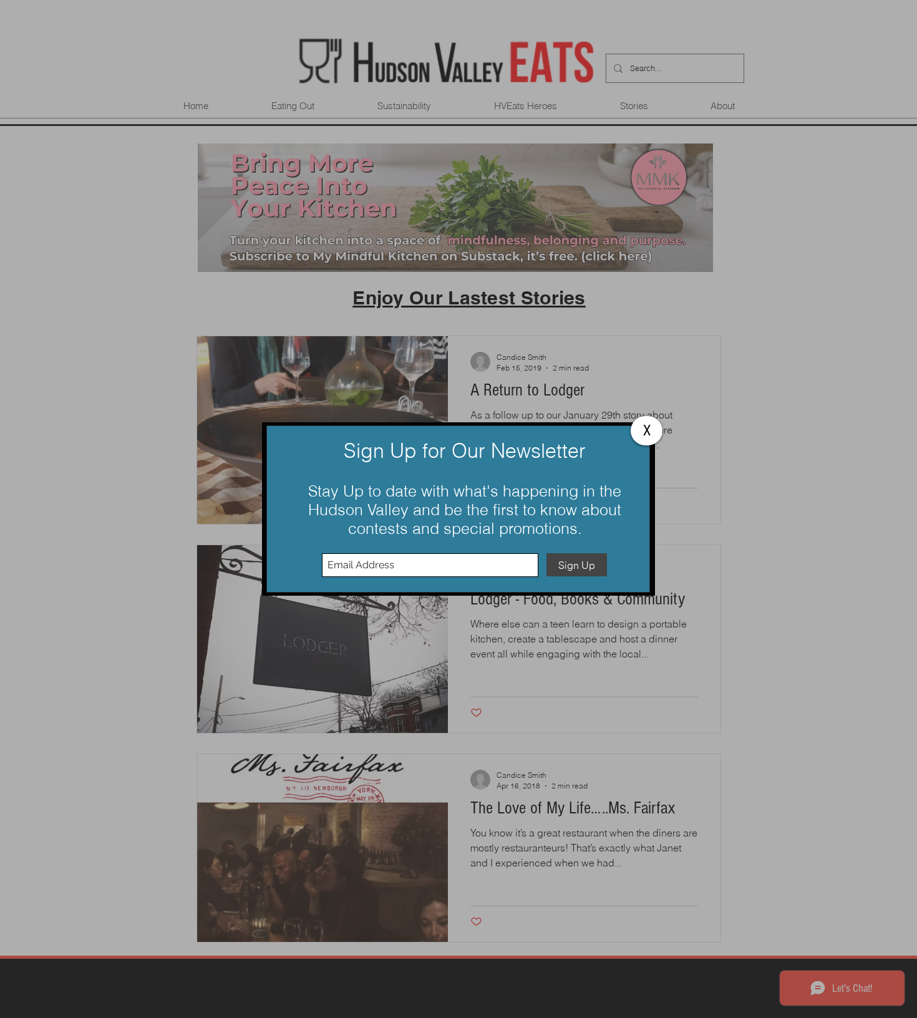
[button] (646, 430)
